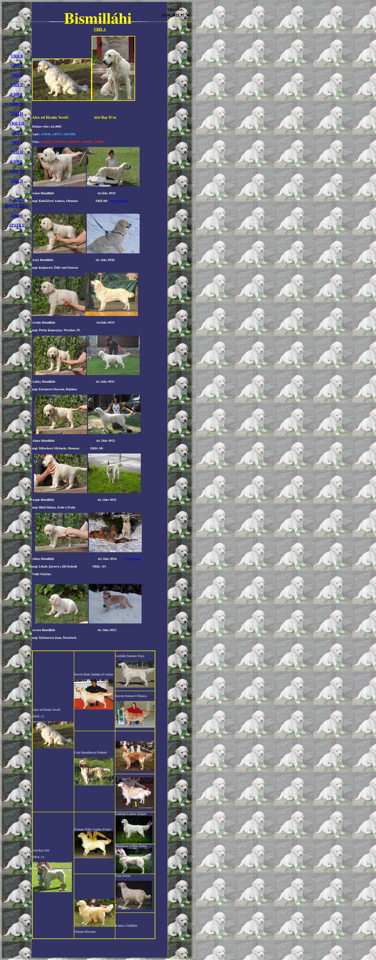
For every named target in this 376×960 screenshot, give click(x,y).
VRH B (17, 56)
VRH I (16, 133)
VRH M (17, 171)
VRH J (17, 142)
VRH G (16, 104)
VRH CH (16, 123)
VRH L (17, 161)
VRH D (17, 75)
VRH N (17, 181)
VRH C (17, 65)
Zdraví (17, 215)
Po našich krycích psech (16, 203)
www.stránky (119, 200)
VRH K (16, 152)
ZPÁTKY (16, 225)
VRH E (17, 85)
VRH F (17, 94)
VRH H (16, 113)
